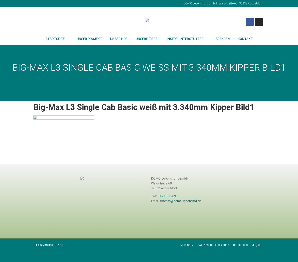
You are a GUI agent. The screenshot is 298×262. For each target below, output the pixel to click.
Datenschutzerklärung (213, 245)
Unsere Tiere (146, 39)
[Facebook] (250, 22)
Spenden (222, 39)
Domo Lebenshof (26, 95)
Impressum (187, 245)
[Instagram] (259, 22)
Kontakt (245, 39)
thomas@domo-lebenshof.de (181, 201)
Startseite (55, 39)
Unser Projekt (89, 39)
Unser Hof (119, 39)
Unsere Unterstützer (184, 39)
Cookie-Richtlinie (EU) (246, 245)
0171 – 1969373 (169, 196)
